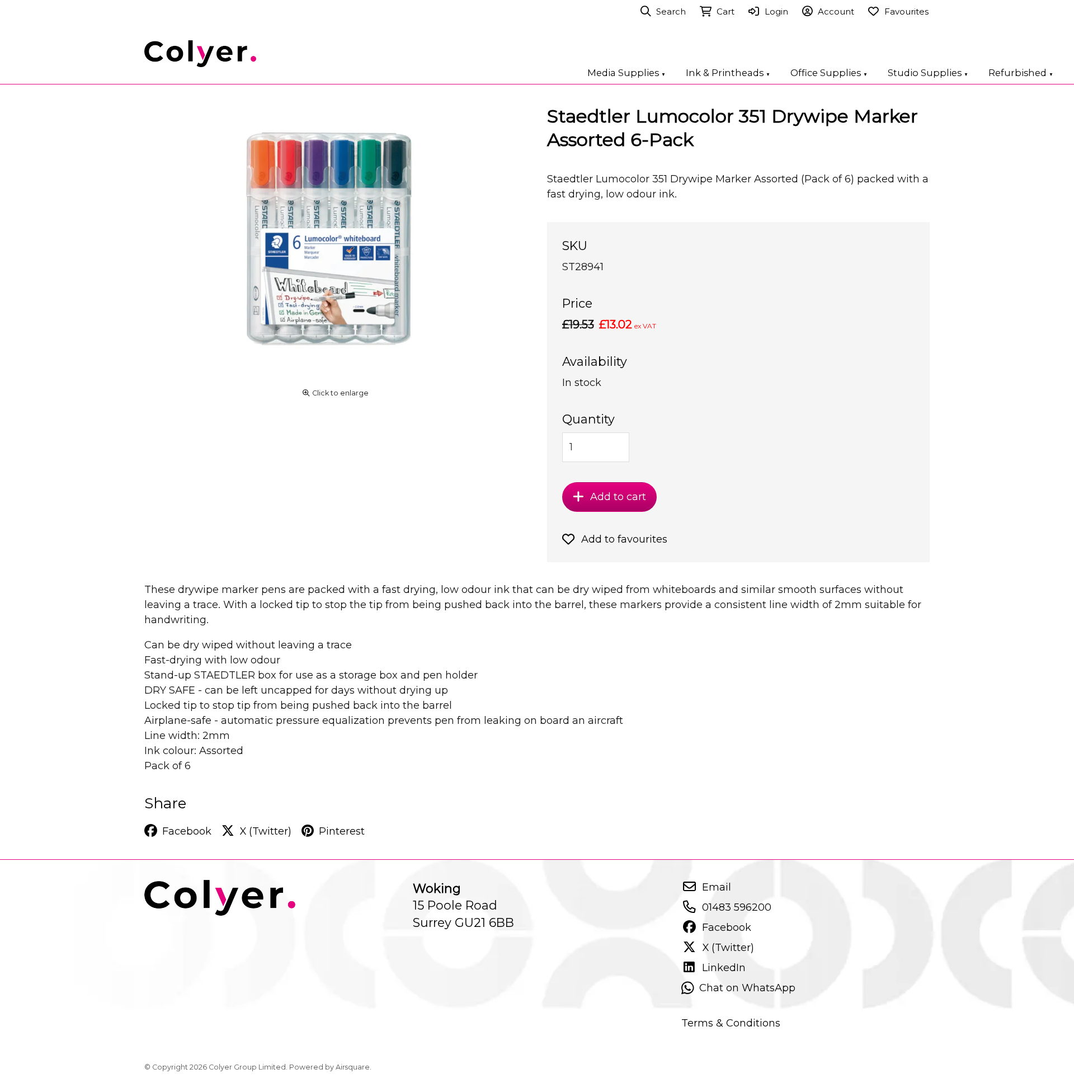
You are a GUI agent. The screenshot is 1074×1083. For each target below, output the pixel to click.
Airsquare (353, 1067)
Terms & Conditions (730, 1022)
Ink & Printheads (728, 72)
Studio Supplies (928, 72)
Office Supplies (829, 72)
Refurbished (1020, 72)
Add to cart (618, 496)
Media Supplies (626, 72)
